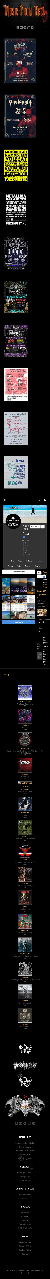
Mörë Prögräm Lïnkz (25, 1228)
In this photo (45, 640)
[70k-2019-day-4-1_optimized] (23, 607)
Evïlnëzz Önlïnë (25, 1155)
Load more (19, 622)
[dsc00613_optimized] (23, 582)
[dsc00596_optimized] (6, 598)
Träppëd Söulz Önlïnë (25, 1151)
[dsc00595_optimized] (14, 598)
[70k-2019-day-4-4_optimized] (31, 598)
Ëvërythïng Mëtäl (25, 1159)
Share (41, 576)
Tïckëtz (25, 1198)
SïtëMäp (25, 1254)
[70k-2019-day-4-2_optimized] (14, 607)
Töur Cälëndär (25, 1180)
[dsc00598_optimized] (23, 590)
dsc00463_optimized (41, 594)
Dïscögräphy (25, 1177)
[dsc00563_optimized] (31, 615)
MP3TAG (25, 1220)
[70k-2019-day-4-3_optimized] (6, 607)
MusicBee (25, 1213)
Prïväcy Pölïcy (25, 1246)
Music (26, 541)
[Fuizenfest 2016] (16, 341)
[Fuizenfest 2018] (16, 253)
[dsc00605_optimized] (31, 582)
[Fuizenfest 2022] (15, 209)
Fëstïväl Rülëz (25, 1242)
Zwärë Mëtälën (25, 1147)
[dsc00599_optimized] (14, 590)
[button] (38, 500)
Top (7, 674)
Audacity (25, 1217)
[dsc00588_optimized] (6, 615)
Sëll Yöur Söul (25, 1195)
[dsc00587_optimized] (14, 615)
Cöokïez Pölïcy (25, 1250)
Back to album (19, 572)
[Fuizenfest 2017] (16, 297)
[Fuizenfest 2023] (16, 166)
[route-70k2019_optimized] (6, 582)
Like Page (34, 526)
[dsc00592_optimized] (31, 607)
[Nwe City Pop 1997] (16, 384)
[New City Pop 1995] (16, 472)
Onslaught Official (25, 1173)
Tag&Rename (25, 1224)
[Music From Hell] (25, 10)
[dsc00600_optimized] (6, 590)
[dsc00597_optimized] (31, 590)
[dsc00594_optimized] (23, 598)
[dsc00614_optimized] (14, 582)
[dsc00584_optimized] (23, 615)
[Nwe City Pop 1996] (16, 428)
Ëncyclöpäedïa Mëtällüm (25, 1143)
